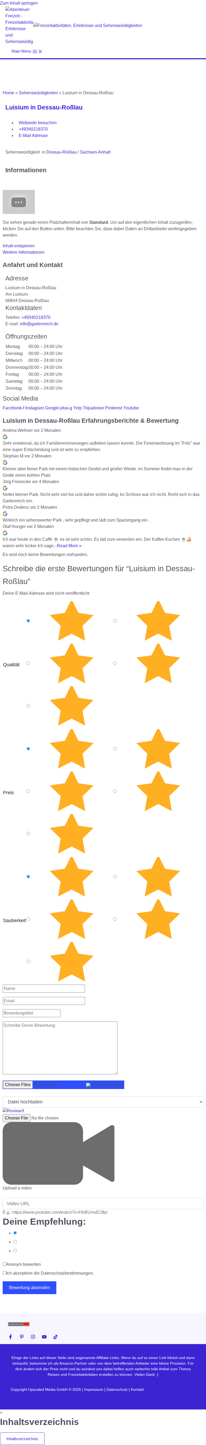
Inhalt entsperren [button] (19, 246)
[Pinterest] (21, 1336)
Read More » (69, 545)
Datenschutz (117, 1389)
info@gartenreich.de (39, 324)
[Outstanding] (71, 621)
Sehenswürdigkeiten (38, 93)
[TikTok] (55, 1336)
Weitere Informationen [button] (24, 252)
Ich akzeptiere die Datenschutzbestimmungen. (50, 1273)
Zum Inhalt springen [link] (19, 3)
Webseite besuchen (38, 122)
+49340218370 (33, 129)
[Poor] (158, 664)
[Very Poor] (71, 706)
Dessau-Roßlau (61, 152)
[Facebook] (10, 1336)
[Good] (71, 664)
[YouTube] (44, 1336)
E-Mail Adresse (33, 135)
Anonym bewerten (23, 1264)
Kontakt (137, 1389)
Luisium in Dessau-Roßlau (44, 107)
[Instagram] (33, 1336)
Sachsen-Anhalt (95, 152)
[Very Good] (158, 621)
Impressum (94, 1389)
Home (8, 93)
